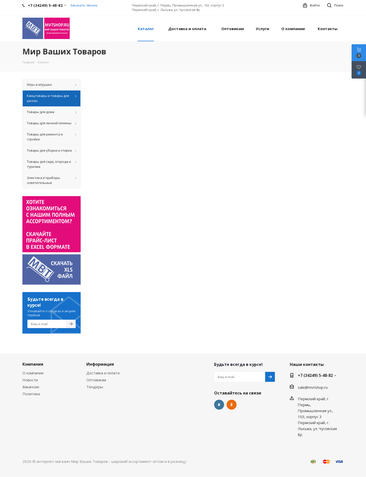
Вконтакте (219, 405)
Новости (30, 379)
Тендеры (94, 386)
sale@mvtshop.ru (313, 387)
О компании (33, 372)
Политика (31, 393)
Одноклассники (232, 405)
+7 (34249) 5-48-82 (315, 375)
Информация (100, 364)
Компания (32, 364)
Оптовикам (96, 379)
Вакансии (30, 386)
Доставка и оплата (103, 372)
